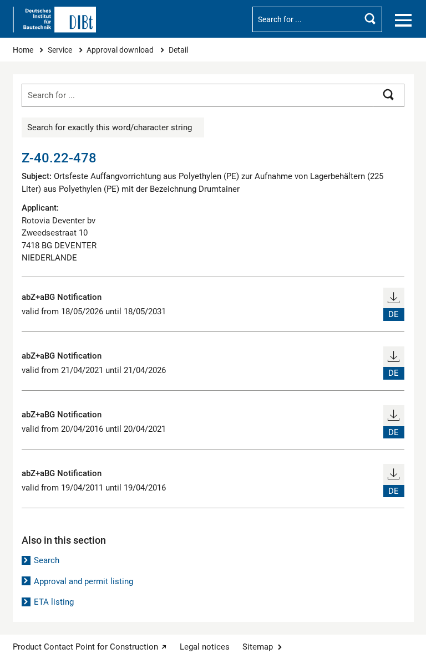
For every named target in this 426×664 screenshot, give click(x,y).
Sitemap (257, 647)
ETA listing (54, 602)
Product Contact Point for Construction (85, 647)
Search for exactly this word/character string (109, 127)
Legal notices (205, 647)
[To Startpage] (54, 20)
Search (46, 560)
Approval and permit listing (83, 581)
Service (61, 49)
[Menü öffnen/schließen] (403, 20)
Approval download (121, 49)
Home (24, 49)
